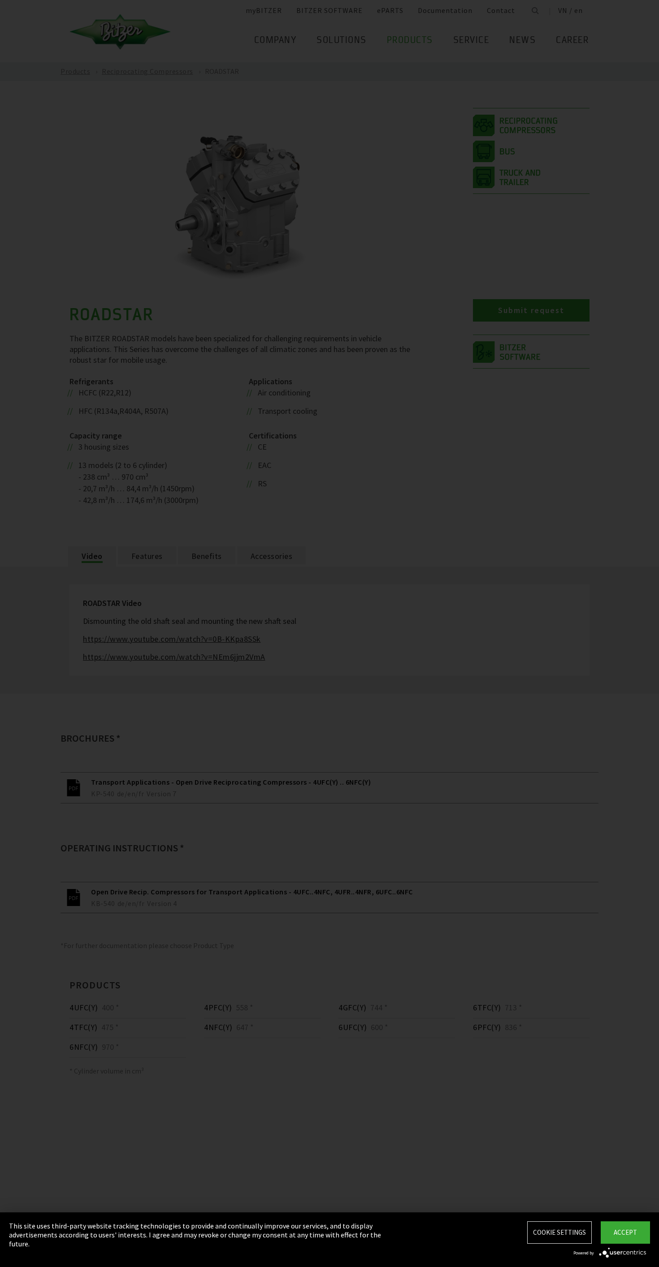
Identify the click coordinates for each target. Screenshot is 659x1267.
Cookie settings (559, 1232)
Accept (625, 1232)
